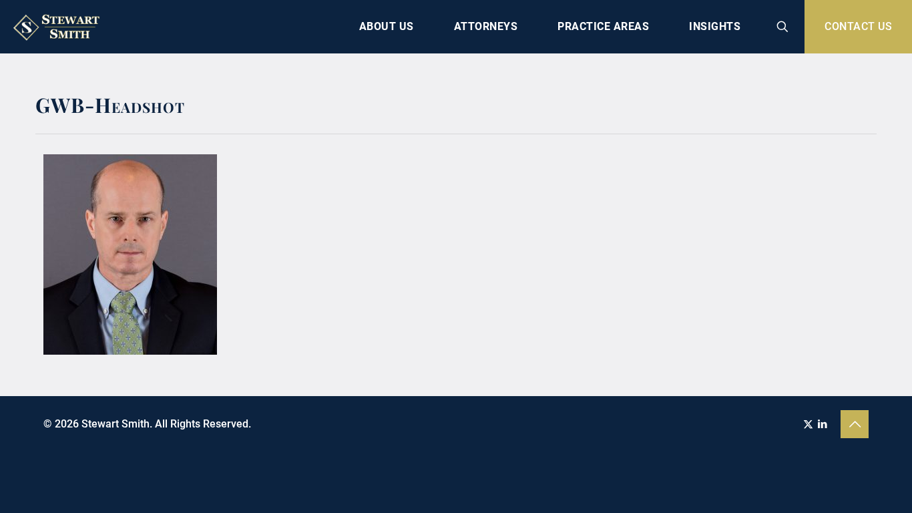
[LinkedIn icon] (822, 424)
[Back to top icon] (855, 424)
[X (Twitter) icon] (808, 424)
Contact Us (858, 26)
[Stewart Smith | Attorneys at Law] (58, 26)
